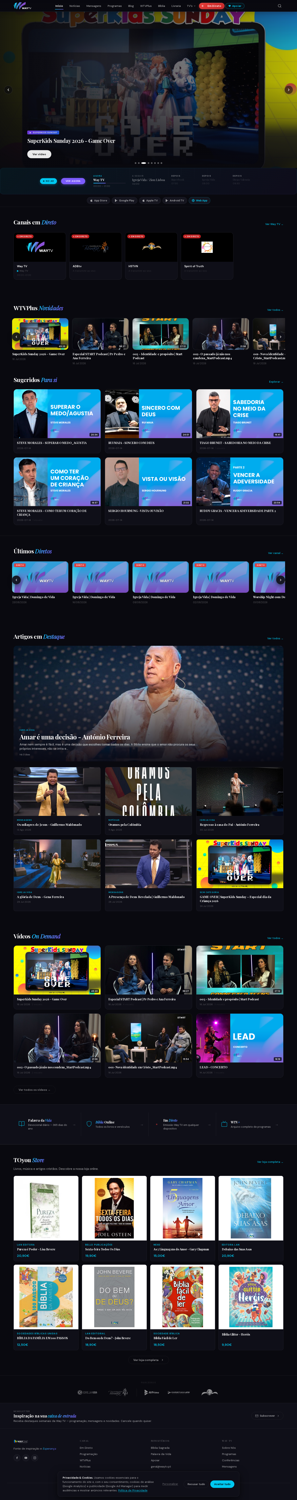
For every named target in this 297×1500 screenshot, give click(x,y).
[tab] (135, 163)
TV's (190, 6)
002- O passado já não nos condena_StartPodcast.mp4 (54, 1067)
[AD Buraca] (118, 1392)
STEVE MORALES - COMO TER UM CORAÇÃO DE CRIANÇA (52, 513)
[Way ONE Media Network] (42, 1441)
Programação (89, 1454)
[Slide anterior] (8, 90)
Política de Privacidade (132, 1490)
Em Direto (214, 6)
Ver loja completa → (270, 1162)
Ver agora (73, 181)
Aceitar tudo (222, 1484)
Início (59, 6)
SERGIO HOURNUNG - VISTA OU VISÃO (135, 511)
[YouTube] (25, 1457)
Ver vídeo (39, 154)
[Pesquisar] (279, 6)
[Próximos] (280, 336)
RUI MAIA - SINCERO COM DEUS (131, 443)
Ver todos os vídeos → (35, 1090)
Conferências (230, 1460)
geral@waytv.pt (161, 1466)
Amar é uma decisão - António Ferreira (75, 736)
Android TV (177, 200)
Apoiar (236, 6)
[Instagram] (34, 1457)
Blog (131, 6)
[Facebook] (17, 1457)
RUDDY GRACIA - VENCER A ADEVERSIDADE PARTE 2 (238, 511)
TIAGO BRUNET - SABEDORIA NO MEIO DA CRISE (235, 443)
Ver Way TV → (274, 224)
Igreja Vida (27, 730)
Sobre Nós (229, 1448)
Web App (201, 200)
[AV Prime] (151, 1392)
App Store (100, 200)
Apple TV (152, 200)
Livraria (176, 6)
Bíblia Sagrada (160, 1448)
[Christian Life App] (179, 1392)
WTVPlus (146, 6)
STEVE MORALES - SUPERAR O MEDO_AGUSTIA (52, 443)
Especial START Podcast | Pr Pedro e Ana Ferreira (74, 137)
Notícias (75, 6)
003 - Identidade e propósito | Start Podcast (229, 999)
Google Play (126, 200)
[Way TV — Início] (22, 6)
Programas (115, 6)
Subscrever (267, 1415)
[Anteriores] (16, 336)
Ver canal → (275, 553)
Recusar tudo (196, 1484)
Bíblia (161, 6)
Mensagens (93, 6)
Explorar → (276, 381)
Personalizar (170, 1484)
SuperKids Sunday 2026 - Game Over (42, 999)
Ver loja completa (145, 1360)
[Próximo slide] (288, 90)
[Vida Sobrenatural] (87, 1392)
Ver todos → (275, 310)
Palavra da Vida (161, 1454)
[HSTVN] (210, 1392)
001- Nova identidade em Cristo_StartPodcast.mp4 (142, 1067)
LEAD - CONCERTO (213, 1067)
